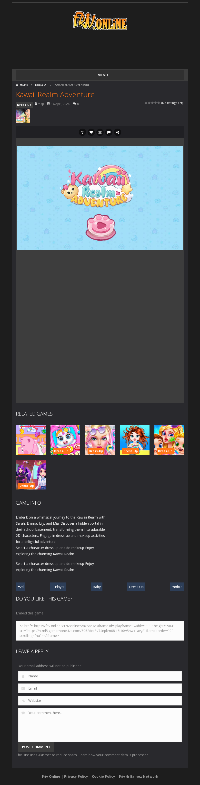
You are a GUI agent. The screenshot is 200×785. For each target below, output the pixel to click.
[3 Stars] (152, 103)
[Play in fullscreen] (100, 132)
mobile (177, 586)
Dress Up (136, 586)
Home (24, 84)
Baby (97, 586)
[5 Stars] (158, 103)
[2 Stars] (149, 103)
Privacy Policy (76, 776)
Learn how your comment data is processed (114, 755)
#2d (21, 586)
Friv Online (51, 776)
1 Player (58, 586)
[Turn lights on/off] (82, 132)
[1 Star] (146, 103)
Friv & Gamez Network (138, 776)
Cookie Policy (103, 776)
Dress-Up (41, 84)
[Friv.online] (100, 20)
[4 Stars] (155, 103)
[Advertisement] (104, 49)
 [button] (108, 132)
